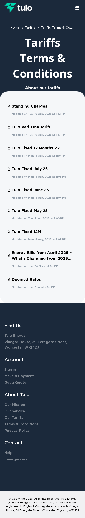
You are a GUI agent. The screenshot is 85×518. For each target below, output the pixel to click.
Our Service (14, 411)
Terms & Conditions (21, 424)
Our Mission (14, 405)
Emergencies (15, 459)
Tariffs (30, 27)
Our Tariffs (13, 418)
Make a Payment (19, 376)
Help (8, 453)
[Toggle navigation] (77, 7)
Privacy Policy (17, 431)
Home (15, 27)
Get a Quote (15, 382)
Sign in (10, 370)
